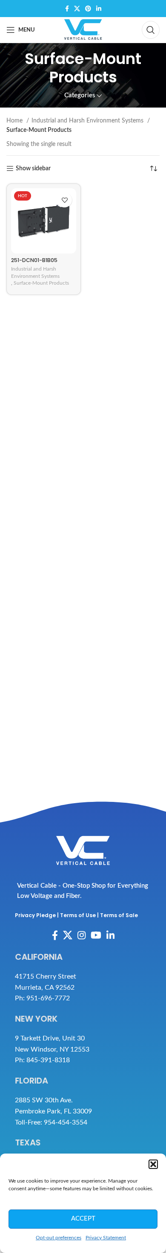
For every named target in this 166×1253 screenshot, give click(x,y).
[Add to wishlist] (64, 199)
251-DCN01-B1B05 (34, 260)
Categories (79, 95)
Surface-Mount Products (41, 283)
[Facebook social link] (67, 8)
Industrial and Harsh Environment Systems (88, 121)
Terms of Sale (119, 915)
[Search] (150, 29)
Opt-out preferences (58, 1237)
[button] (153, 1164)
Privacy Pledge (35, 915)
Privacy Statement (106, 1237)
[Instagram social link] (81, 935)
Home (15, 121)
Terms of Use (78, 915)
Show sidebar (33, 169)
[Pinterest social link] (88, 8)
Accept (83, 1218)
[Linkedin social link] (99, 8)
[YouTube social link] (96, 935)
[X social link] (77, 8)
